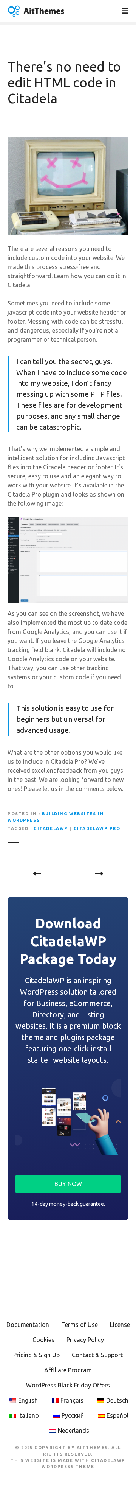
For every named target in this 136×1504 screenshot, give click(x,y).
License (120, 1324)
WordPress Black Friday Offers (68, 1385)
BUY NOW (68, 1183)
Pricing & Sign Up (36, 1354)
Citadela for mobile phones (99, 873)
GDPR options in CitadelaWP (37, 873)
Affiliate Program (68, 1370)
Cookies (43, 1339)
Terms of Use (79, 1324)
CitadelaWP (51, 828)
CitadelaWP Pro (97, 828)
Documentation (27, 1324)
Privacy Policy (85, 1339)
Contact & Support (97, 1354)
